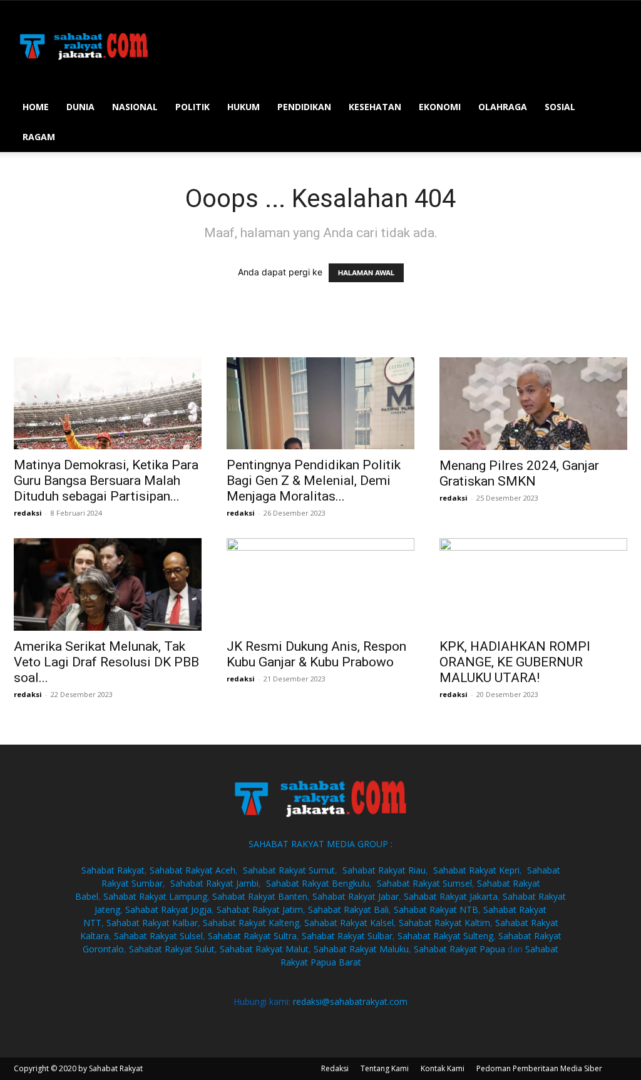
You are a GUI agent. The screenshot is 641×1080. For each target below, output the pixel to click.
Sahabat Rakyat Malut (264, 949)
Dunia (80, 107)
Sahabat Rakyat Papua (459, 949)
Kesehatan (375, 107)
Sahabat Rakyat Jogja (168, 909)
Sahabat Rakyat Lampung (155, 896)
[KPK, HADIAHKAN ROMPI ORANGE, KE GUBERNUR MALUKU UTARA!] (533, 584)
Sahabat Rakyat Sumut (289, 870)
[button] (612, 108)
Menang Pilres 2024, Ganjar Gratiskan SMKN (519, 473)
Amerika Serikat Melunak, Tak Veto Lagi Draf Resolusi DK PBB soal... (106, 662)
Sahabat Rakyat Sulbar (347, 936)
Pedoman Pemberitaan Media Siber (539, 1068)
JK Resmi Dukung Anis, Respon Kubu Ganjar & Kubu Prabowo (316, 654)
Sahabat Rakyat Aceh (192, 870)
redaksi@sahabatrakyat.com (350, 1001)
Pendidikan (304, 107)
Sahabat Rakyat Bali (348, 909)
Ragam (39, 137)
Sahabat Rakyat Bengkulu (317, 883)
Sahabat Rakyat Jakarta (451, 896)
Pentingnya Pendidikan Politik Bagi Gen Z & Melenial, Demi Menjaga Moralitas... (314, 480)
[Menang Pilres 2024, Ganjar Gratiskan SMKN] (533, 403)
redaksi (28, 512)
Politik (192, 107)
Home (36, 107)
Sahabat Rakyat (113, 870)
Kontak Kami (442, 1068)
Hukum (243, 107)
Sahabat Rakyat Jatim (260, 909)
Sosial (560, 107)
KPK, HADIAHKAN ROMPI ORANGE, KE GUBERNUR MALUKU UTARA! (514, 662)
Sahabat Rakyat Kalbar (152, 923)
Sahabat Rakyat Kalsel (349, 923)
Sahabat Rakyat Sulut (172, 949)
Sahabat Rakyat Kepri (476, 870)
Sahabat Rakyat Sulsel (158, 936)
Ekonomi (440, 107)
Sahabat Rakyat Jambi (214, 883)
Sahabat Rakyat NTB (436, 909)
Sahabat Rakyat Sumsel (424, 883)
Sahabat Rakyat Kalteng (251, 923)
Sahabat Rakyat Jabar (355, 896)
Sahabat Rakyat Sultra (252, 936)
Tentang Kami (385, 1068)
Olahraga (502, 107)
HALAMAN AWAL (366, 272)
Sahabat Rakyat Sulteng (445, 936)
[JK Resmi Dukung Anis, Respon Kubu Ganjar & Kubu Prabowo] (320, 584)
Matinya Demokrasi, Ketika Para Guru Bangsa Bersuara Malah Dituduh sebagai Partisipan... (106, 480)
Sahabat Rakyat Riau (384, 870)
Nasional (135, 107)
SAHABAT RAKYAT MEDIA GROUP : (320, 844)
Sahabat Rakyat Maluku (361, 949)
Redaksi (335, 1068)
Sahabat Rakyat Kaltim (444, 923)
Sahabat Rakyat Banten (259, 896)
